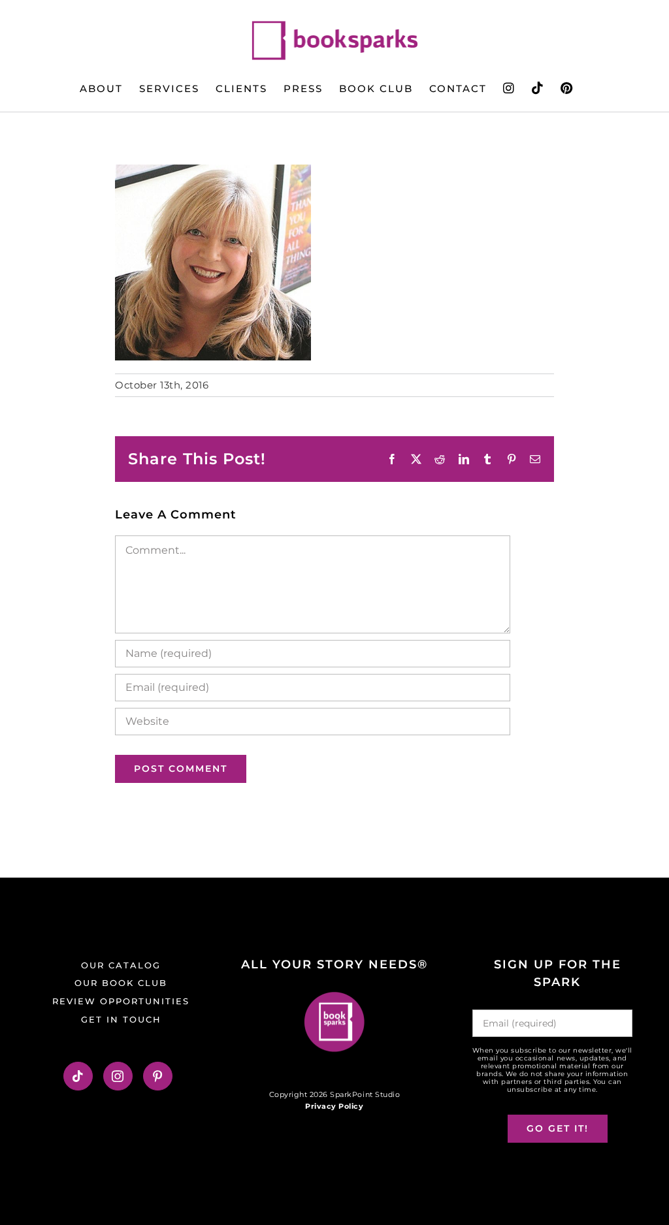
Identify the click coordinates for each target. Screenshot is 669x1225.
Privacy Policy (334, 1106)
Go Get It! (558, 1128)
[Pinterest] (157, 1076)
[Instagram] (118, 1076)
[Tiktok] (78, 1076)
